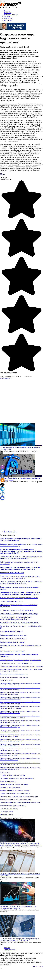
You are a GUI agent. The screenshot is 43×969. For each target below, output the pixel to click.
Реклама (7, 948)
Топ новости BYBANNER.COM (12, 573)
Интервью (7, 20)
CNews (2, 174)
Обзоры (7, 16)
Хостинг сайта (38, 966)
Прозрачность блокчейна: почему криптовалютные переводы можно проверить (18, 907)
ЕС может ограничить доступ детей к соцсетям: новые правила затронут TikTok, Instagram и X (19, 939)
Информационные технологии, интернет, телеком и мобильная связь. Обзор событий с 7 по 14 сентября (20, 712)
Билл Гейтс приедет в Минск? (8, 808)
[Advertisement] (21, 402)
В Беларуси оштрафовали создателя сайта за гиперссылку (17, 778)
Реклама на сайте (10, 531)
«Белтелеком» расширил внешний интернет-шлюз (14, 790)
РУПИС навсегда (5, 772)
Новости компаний (11, 15)
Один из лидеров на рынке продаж (12, 651)
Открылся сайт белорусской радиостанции (12, 775)
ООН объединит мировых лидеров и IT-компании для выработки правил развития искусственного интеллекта (20, 844)
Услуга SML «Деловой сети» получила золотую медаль (19, 622)
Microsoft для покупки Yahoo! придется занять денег (15, 799)
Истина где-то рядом (6, 680)
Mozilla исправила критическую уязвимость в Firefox (19, 598)
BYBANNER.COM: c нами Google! (10, 787)
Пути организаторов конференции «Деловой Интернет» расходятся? (20, 802)
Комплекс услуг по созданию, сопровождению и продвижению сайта (20, 660)
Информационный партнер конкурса (13, 635)
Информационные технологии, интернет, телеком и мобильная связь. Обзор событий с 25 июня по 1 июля (20, 740)
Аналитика (8, 18)
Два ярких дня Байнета (6, 811)
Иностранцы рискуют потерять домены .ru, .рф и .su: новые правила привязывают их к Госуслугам (20, 568)
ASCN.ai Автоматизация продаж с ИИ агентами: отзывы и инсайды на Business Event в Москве (21, 582)
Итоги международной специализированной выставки (16, 663)
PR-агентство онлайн (6, 814)
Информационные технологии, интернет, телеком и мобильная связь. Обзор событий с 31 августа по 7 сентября (20, 716)
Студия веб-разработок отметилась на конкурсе (14, 677)
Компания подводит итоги (7, 781)
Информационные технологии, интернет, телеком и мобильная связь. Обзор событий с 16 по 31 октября (20, 698)
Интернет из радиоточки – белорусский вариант (14, 784)
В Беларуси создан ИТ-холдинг (11, 631)
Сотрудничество (10, 949)
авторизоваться (5, 378)
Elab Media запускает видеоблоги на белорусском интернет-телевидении (21, 666)
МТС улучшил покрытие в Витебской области (16, 610)
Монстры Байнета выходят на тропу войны (12, 805)
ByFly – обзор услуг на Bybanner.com (13, 638)
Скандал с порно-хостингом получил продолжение (15, 793)
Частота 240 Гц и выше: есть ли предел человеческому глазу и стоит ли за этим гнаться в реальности (21, 557)
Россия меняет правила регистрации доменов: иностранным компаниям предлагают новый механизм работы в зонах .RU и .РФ (21, 551)
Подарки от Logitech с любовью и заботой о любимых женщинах (19, 796)
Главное (7, 11)
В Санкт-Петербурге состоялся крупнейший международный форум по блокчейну (16, 618)
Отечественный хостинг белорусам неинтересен (14, 674)
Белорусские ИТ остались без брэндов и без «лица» (19, 614)
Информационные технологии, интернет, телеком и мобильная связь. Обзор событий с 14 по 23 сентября (20, 707)
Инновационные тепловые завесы (12, 642)
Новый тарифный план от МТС (11, 601)
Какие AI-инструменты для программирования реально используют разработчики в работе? (20, 577)
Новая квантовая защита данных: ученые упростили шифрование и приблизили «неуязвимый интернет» (20, 593)
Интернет (7, 13)
